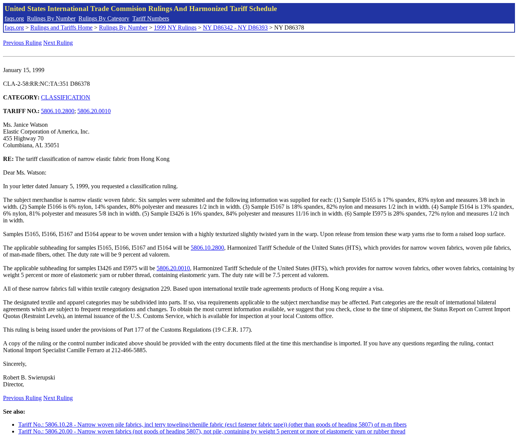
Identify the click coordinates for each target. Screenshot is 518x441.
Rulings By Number (51, 18)
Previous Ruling (22, 42)
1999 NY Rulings (175, 27)
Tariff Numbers (150, 18)
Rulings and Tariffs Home (61, 27)
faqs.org (14, 18)
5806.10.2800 (57, 111)
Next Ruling (58, 42)
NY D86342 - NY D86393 (235, 27)
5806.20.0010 (94, 111)
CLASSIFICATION (65, 97)
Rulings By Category (103, 18)
